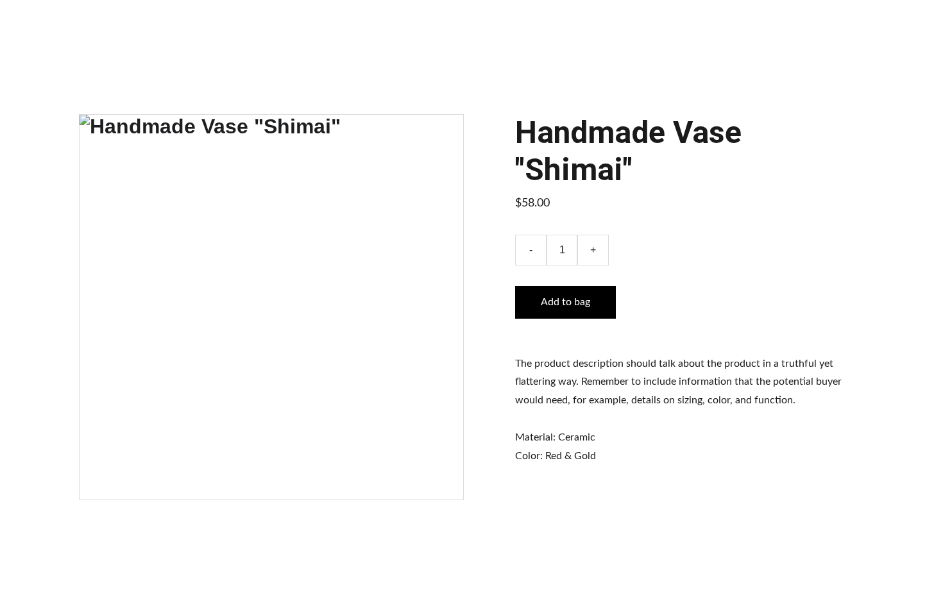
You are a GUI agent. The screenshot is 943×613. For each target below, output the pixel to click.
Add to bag (565, 302)
